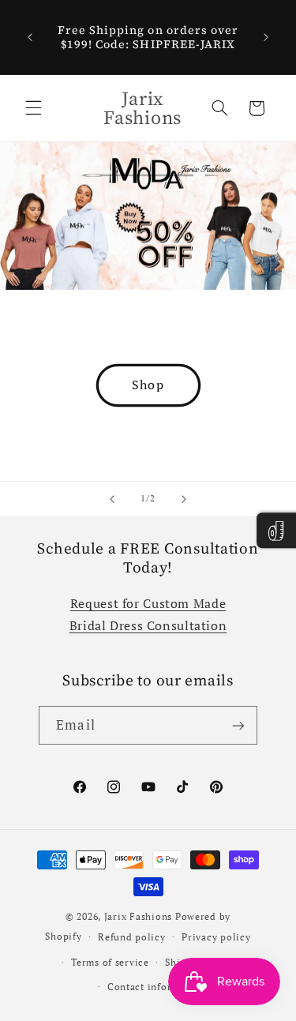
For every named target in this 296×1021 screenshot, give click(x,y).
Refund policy (132, 937)
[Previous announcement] (30, 37)
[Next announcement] (266, 37)
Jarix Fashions (139, 916)
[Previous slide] (112, 499)
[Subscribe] (237, 725)
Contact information (156, 987)
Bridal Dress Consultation (148, 625)
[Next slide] (184, 499)
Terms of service (110, 962)
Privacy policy (216, 937)
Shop (147, 385)
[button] (33, 108)
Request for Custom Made (148, 603)
